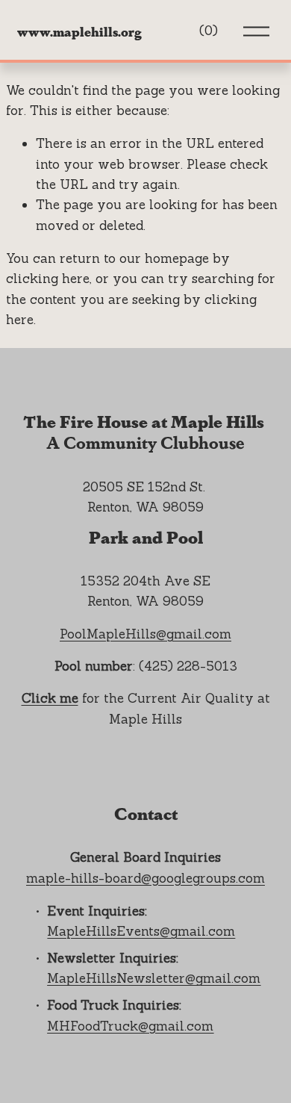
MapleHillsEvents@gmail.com (141, 931)
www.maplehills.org (79, 31)
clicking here (48, 278)
